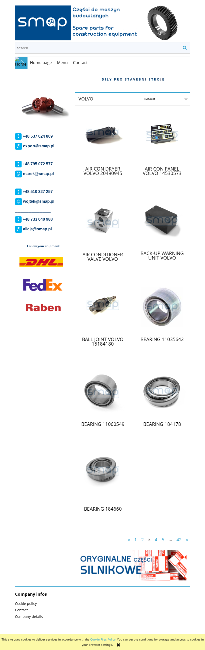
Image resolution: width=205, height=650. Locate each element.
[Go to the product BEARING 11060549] (103, 393)
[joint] (43, 99)
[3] (132, 565)
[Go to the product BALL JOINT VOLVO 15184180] (103, 308)
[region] (43, 99)
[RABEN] (43, 307)
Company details (29, 616)
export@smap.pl (38, 146)
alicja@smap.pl (37, 229)
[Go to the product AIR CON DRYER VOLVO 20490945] (103, 138)
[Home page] (102, 20)
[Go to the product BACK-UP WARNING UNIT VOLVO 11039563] (162, 222)
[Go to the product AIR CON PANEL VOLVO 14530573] (162, 138)
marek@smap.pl (38, 174)
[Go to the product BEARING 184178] (162, 393)
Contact (21, 610)
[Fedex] (43, 285)
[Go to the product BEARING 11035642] (162, 308)
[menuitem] (41, 63)
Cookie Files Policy (103, 639)
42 (179, 539)
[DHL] (41, 262)
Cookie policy (26, 603)
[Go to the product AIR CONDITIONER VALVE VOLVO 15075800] (103, 223)
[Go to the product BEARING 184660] (103, 478)
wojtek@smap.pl (38, 201)
